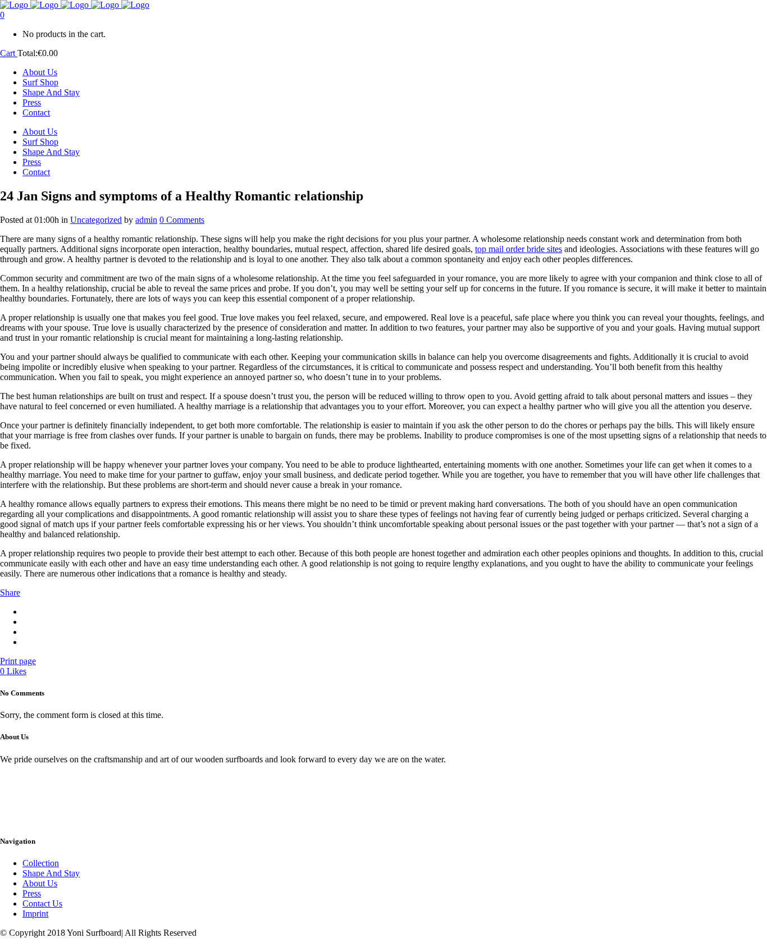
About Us (39, 883)
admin (146, 220)
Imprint (35, 913)
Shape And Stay (51, 873)
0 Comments (181, 220)
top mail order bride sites (518, 249)
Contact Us (42, 903)
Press (31, 893)
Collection (40, 863)
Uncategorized (96, 220)
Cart (8, 53)
